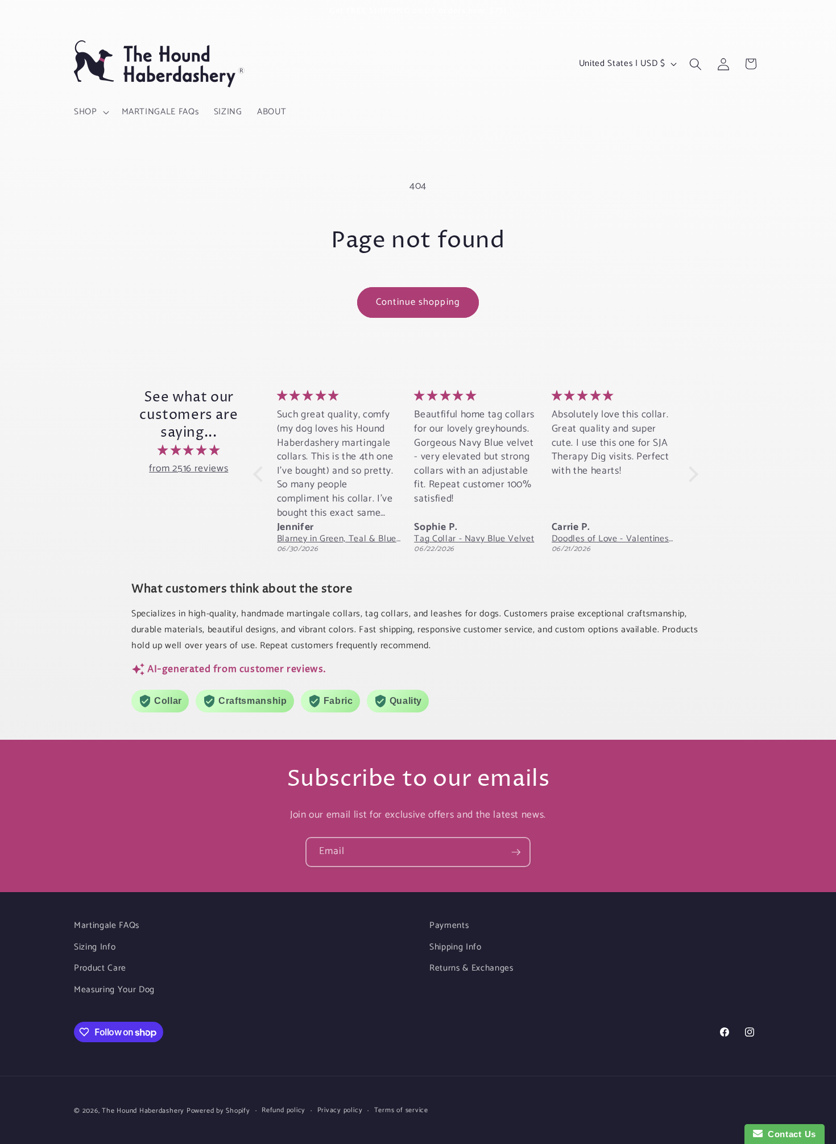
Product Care (100, 968)
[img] (188, 451)
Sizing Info (94, 947)
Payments (449, 925)
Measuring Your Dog (114, 990)
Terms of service (401, 1110)
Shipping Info (455, 947)
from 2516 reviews (188, 469)
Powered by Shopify (218, 1111)
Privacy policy (340, 1110)
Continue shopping (418, 302)
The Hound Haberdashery (143, 1111)
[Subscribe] (515, 852)
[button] (90, 112)
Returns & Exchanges (471, 968)
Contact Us (789, 1134)
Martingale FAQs (106, 925)
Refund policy (283, 1110)
